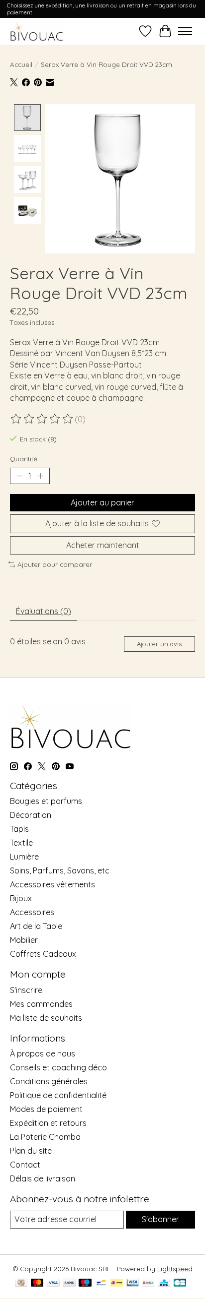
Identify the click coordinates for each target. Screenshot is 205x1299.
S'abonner (160, 1219)
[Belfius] (148, 1283)
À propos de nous (42, 1053)
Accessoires (32, 912)
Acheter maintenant (102, 545)
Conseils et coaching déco (58, 1067)
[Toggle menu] (185, 31)
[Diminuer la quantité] (19, 476)
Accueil (21, 64)
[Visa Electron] (132, 1283)
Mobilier (24, 940)
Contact (25, 1165)
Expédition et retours (48, 1123)
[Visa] (53, 1283)
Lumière (24, 857)
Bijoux (21, 898)
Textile (21, 843)
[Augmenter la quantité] (40, 476)
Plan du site (31, 1151)
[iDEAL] (116, 1283)
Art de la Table (36, 926)
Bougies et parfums (46, 801)
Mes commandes (41, 1004)
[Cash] (21, 1283)
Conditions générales (49, 1081)
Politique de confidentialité (58, 1095)
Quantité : (25, 459)
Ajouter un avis (159, 644)
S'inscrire (26, 990)
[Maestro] (85, 1283)
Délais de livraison (42, 1178)
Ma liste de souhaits (46, 1018)
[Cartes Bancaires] (180, 1283)
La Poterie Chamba (45, 1137)
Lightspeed (175, 1269)
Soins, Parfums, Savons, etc (59, 870)
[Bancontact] (101, 1283)
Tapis (19, 829)
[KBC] (164, 1283)
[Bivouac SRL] (37, 31)
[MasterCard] (37, 1283)
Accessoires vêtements (52, 884)
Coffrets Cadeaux (43, 954)
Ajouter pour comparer (54, 564)
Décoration (30, 815)
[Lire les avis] (42, 419)
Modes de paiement (46, 1109)
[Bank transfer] (69, 1283)
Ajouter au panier (102, 502)
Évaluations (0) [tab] (43, 611)
